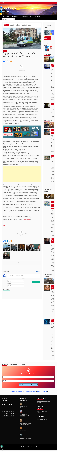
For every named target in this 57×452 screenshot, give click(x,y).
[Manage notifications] (2, 449)
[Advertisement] (22, 174)
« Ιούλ (3, 420)
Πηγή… (4, 225)
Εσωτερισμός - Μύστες (52, 133)
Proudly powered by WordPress (19, 447)
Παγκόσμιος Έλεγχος (52, 205)
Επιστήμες (52, 242)
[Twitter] (5, 61)
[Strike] (13, 279)
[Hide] (0, 16)
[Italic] (10, 279)
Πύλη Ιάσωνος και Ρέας (9, 9)
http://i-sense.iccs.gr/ (26, 219)
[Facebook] (4, 61)
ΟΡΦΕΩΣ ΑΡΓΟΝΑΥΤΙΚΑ (33, 262)
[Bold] (8, 279)
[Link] (21, 279)
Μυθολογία (47, 54)
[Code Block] (19, 279)
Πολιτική (52, 208)
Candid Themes (40, 447)
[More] (11, 61)
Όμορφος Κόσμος (15, 16)
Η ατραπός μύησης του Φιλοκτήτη (52, 110)
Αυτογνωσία (48, 120)
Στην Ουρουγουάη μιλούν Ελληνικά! (12, 262)
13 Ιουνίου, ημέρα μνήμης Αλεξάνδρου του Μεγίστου (49, 194)
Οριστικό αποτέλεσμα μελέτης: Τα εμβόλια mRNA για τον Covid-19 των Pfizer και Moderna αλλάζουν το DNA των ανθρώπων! (52, 338)
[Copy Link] (1, 14)
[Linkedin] (7, 61)
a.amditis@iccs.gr (22, 217)
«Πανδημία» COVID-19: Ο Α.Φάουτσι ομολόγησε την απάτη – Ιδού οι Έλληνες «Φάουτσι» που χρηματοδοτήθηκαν (52, 301)
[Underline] (11, 279)
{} (22, 278)
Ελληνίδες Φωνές (52, 202)
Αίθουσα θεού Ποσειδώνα (47, 38)
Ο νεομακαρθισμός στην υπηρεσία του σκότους (50, 279)
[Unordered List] (16, 279)
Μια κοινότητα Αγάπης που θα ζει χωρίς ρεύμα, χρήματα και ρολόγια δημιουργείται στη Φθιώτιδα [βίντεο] (52, 170)
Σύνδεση (38, 271)
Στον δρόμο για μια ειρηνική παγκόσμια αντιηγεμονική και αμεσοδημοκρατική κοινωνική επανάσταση (52, 222)
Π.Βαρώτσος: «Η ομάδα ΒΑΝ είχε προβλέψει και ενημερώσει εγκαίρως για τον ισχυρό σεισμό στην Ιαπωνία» (52, 256)
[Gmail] (9, 61)
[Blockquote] (18, 279)
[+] (24, 278)
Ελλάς (7, 16)
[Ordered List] (15, 279)
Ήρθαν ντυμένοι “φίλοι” (26, 16)
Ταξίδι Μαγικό (37, 16)
